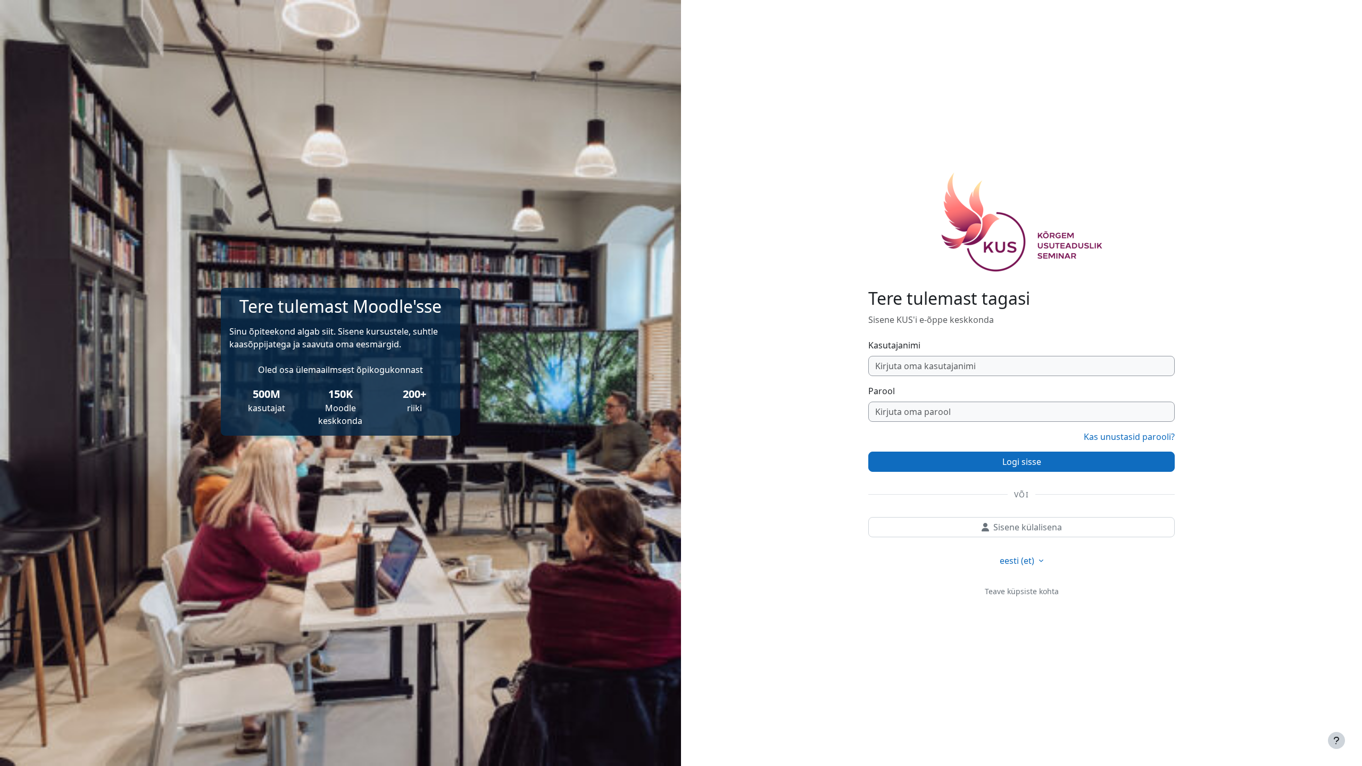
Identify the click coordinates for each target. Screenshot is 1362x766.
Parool (881, 391)
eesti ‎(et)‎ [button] (1018, 561)
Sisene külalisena (1027, 527)
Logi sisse (1021, 462)
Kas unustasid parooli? (1129, 437)
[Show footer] (1336, 740)
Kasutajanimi (894, 345)
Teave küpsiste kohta (1022, 591)
